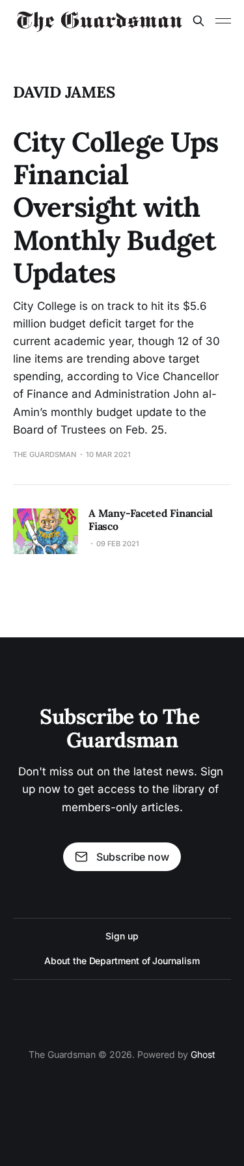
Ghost (203, 1054)
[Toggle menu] (223, 21)
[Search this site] (198, 21)
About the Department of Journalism (121, 960)
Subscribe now (132, 856)
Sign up (121, 935)
